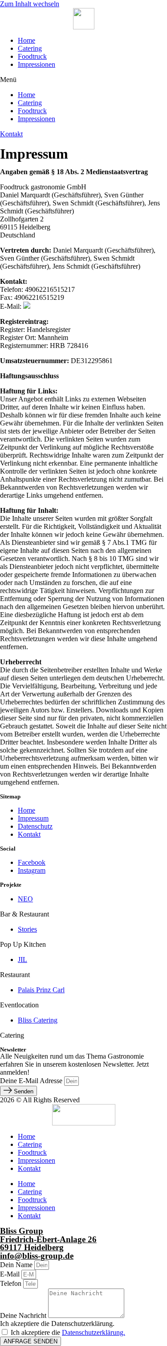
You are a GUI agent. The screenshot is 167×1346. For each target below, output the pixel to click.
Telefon (11, 1283)
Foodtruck (32, 56)
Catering (30, 48)
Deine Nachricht (24, 1315)
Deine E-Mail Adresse (32, 1080)
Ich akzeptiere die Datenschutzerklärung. (57, 1323)
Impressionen (36, 64)
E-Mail (10, 1274)
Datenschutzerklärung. (93, 1332)
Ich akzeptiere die (68, 1332)
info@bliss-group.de (36, 1255)
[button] (83, 80)
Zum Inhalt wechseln (29, 4)
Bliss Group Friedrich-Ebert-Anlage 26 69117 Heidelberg (48, 1239)
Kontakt (29, 1168)
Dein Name (17, 1264)
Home (26, 40)
